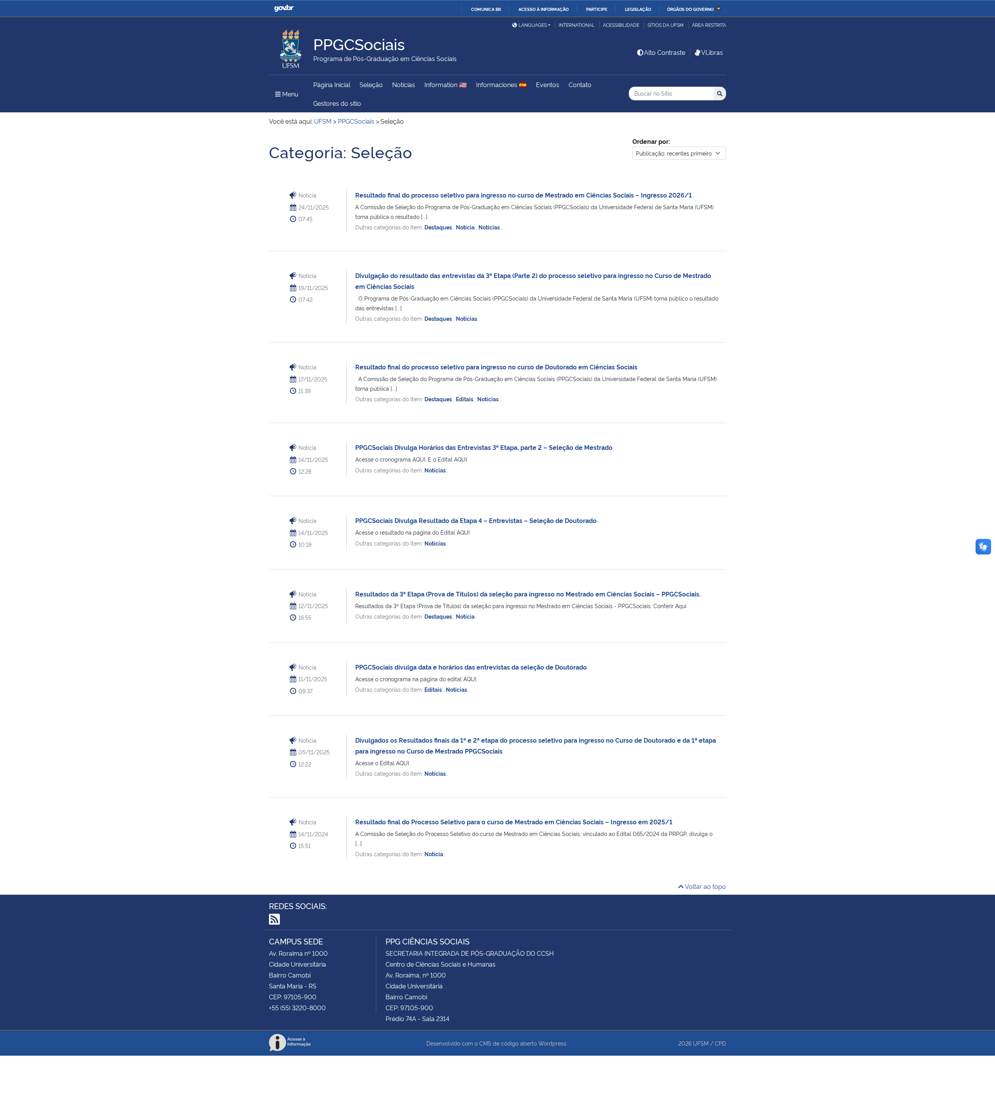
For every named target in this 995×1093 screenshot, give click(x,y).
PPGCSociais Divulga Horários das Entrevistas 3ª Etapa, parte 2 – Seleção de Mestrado (484, 447)
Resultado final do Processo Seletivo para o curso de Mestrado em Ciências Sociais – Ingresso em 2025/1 (513, 821)
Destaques (438, 227)
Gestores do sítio (337, 103)
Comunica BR (486, 9)
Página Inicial (331, 84)
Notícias (403, 84)
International (577, 24)
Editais (465, 398)
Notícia (466, 227)
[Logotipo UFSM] (291, 47)
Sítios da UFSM (666, 24)
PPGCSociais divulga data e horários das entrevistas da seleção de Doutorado (471, 667)
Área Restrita (709, 24)
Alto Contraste (664, 52)
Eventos (547, 84)
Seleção (371, 84)
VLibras (712, 52)
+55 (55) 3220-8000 (297, 1007)
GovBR (283, 8)
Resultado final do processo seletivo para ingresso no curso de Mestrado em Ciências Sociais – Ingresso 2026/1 (523, 195)
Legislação (638, 9)
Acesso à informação (543, 9)
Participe (596, 9)
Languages (532, 24)
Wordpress (552, 1043)
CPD (720, 1043)
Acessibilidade (621, 24)
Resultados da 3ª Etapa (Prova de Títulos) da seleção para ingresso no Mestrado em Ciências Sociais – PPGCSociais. (528, 593)
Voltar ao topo (705, 886)
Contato (580, 84)
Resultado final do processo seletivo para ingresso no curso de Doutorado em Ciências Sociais (496, 366)
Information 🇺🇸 (445, 84)
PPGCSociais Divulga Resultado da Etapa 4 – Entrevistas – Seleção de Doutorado (476, 520)
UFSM (701, 1043)
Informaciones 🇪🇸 (501, 84)
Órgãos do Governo (690, 9)
